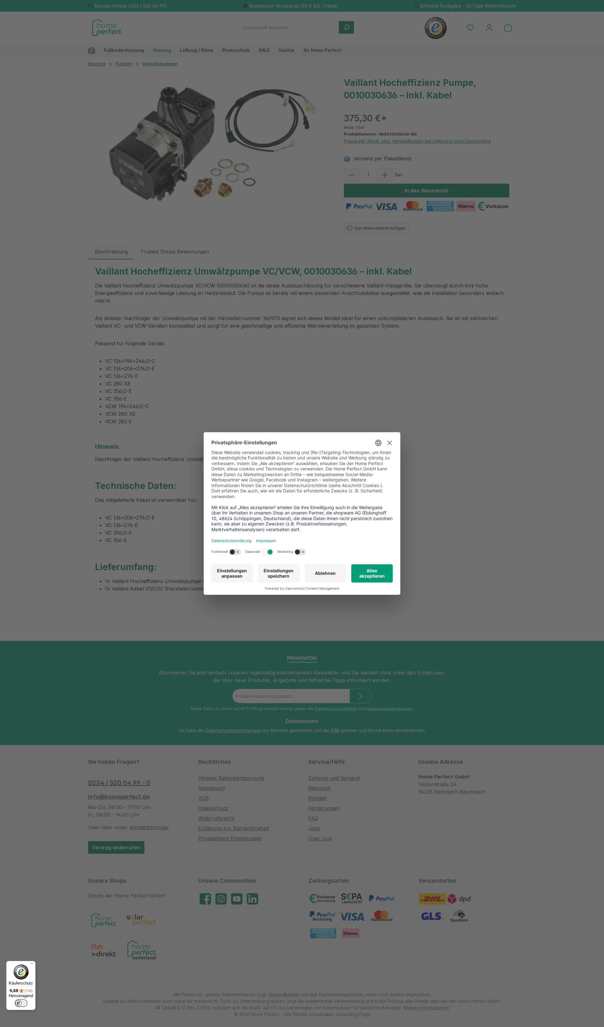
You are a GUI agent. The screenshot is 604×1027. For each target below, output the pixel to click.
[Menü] (32, 965)
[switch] (21, 1003)
